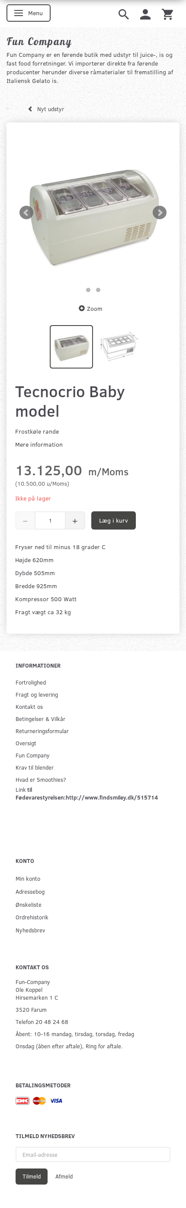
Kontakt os (29, 706)
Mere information (39, 444)
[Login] (145, 13)
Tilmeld (31, 1176)
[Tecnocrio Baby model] (93, 213)
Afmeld (64, 1176)
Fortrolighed (31, 682)
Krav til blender (35, 767)
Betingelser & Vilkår (40, 718)
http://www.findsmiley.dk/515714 (112, 797)
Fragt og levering (37, 694)
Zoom (95, 308)
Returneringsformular (42, 730)
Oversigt (26, 743)
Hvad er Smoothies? (41, 779)
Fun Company (33, 755)
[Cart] (167, 13)
